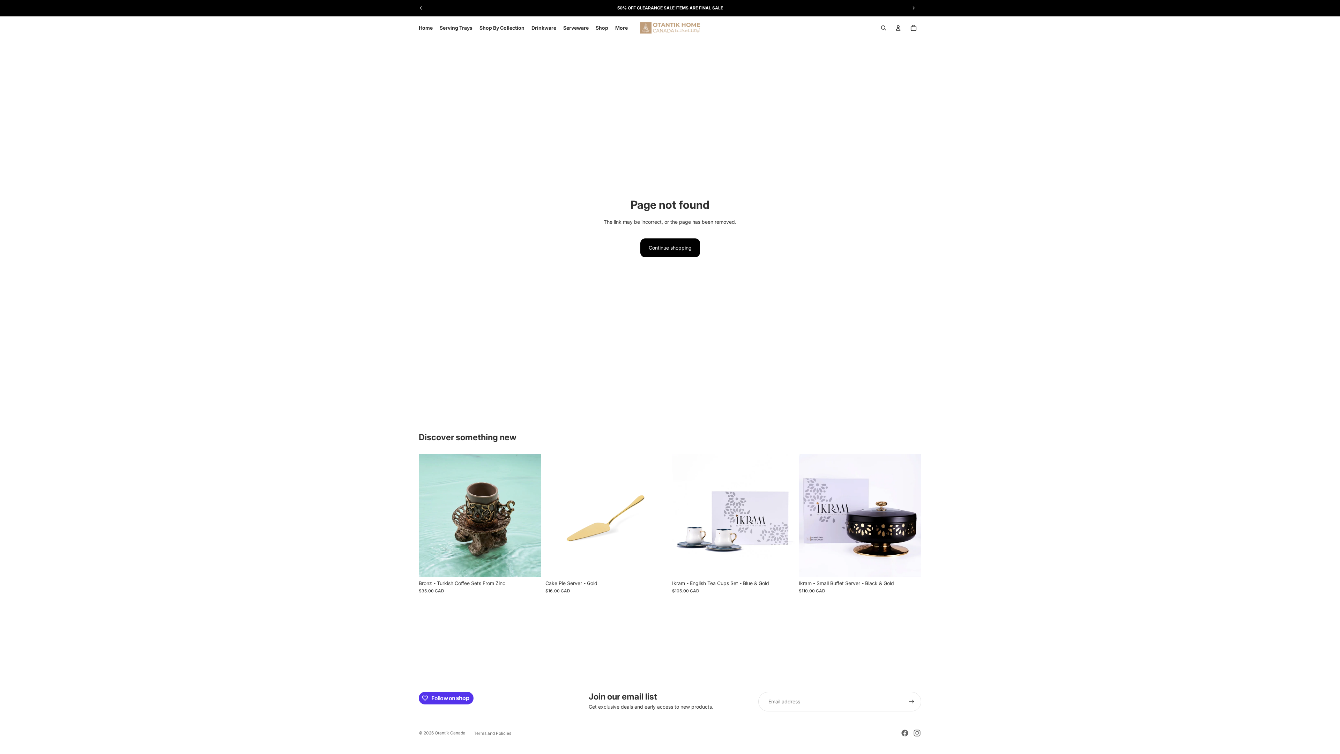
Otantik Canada (450, 732)
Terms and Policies (492, 733)
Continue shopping (670, 248)
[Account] (898, 28)
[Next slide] (913, 8)
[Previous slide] (421, 8)
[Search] (883, 28)
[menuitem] (621, 28)
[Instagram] (917, 733)
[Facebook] (905, 733)
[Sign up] (911, 701)
